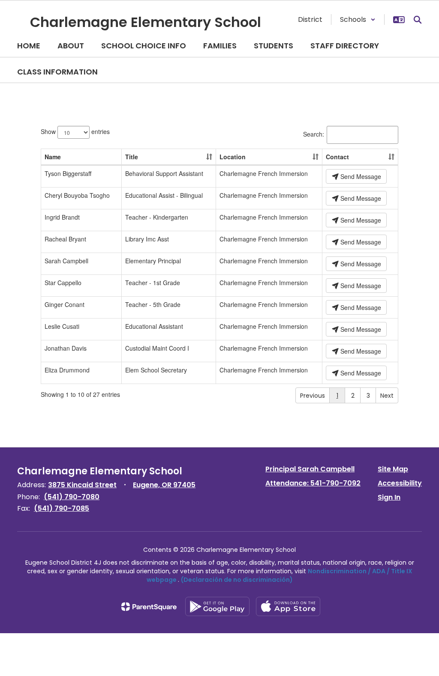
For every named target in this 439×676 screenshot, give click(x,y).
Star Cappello (63, 282)
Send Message (360, 176)
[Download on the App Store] (288, 606)
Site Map (393, 469)
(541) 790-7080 (71, 497)
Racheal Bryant (65, 239)
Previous (312, 395)
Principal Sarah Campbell (310, 469)
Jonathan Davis (66, 348)
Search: (313, 134)
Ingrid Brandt (62, 217)
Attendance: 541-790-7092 (313, 483)
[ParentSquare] (149, 606)
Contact (337, 156)
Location (233, 156)
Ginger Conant (64, 304)
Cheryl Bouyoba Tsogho (77, 195)
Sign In (389, 497)
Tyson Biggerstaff (68, 173)
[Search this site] (417, 19)
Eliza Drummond (67, 370)
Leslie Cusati (62, 326)
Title (131, 156)
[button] (358, 19)
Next (387, 395)
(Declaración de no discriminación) (237, 579)
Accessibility (400, 483)
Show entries (75, 131)
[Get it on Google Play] (217, 606)
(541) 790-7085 (61, 508)
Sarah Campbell (66, 260)
